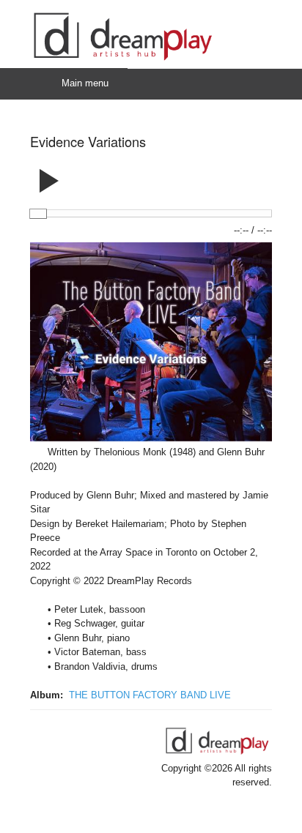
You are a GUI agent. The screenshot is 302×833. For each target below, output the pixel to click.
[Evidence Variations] (151, 438)
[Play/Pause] (49, 176)
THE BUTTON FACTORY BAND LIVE (150, 695)
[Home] (122, 61)
